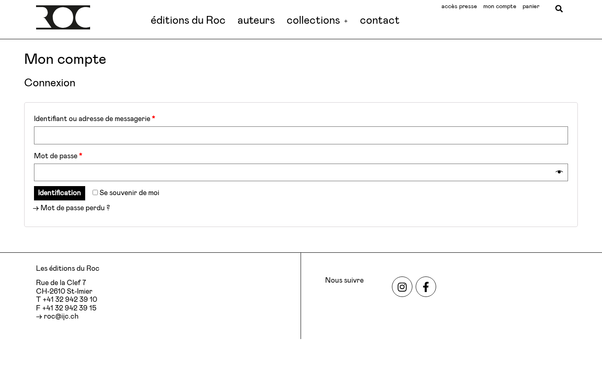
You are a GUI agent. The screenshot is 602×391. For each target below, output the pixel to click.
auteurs (256, 20)
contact (380, 20)
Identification (59, 193)
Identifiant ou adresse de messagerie (94, 119)
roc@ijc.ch (61, 316)
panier (531, 6)
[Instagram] (402, 286)
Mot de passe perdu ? (75, 208)
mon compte (499, 6)
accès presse (459, 6)
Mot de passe (58, 156)
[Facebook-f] (426, 286)
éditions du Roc (188, 20)
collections (313, 20)
